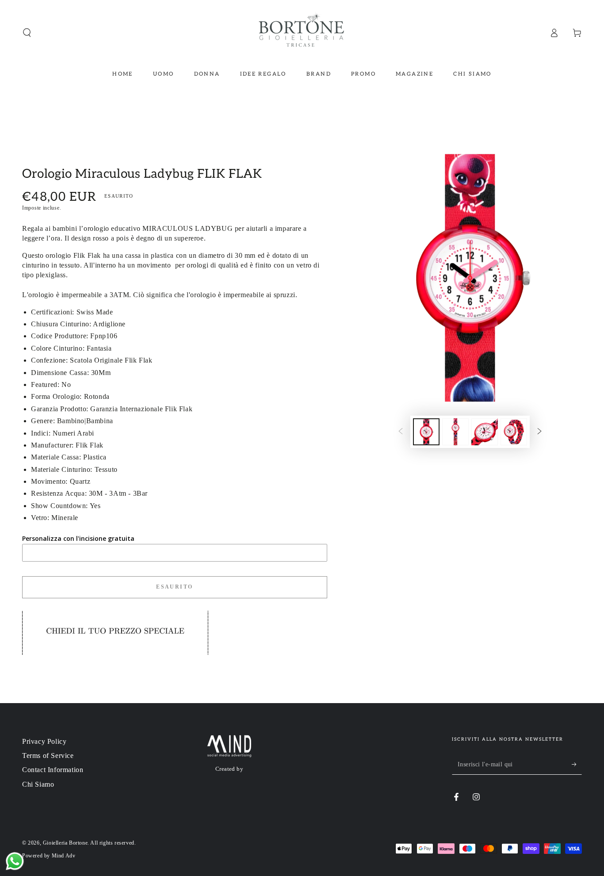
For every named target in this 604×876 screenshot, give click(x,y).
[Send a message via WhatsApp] (14, 861)
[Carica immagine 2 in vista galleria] (455, 431)
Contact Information (52, 769)
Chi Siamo (38, 784)
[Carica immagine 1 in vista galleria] (426, 431)
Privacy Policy (44, 741)
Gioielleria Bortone (65, 843)
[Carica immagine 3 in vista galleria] (484, 431)
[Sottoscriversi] (577, 764)
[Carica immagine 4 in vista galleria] (514, 431)
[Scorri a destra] (539, 432)
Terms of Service (48, 755)
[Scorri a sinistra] (400, 432)
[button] (26, 32)
